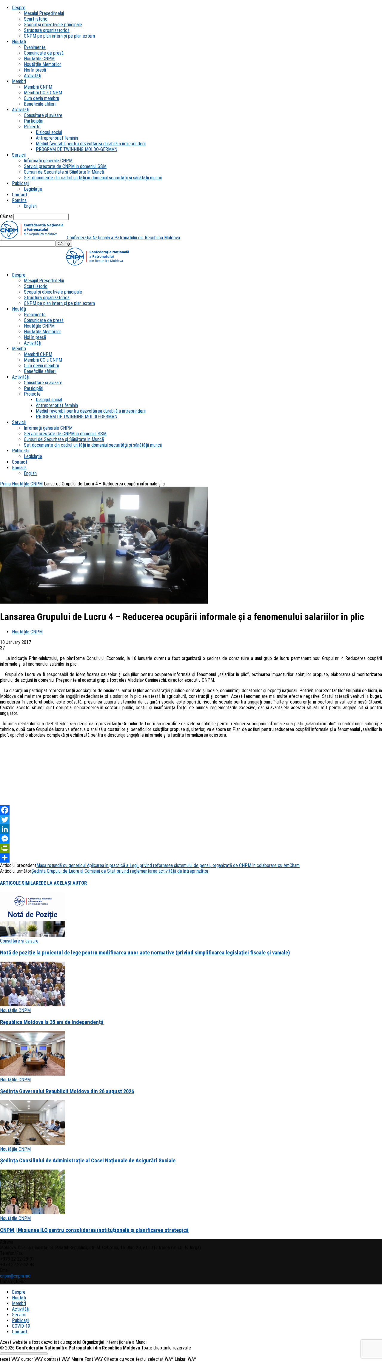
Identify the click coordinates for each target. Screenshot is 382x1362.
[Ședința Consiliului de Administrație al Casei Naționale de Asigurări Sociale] (32, 1143)
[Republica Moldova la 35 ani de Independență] (32, 1005)
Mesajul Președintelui (44, 13)
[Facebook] (191, 810)
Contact (19, 195)
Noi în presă (35, 70)
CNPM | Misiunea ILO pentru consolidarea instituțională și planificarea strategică (94, 1230)
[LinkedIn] (191, 829)
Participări (33, 121)
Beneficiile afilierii (40, 104)
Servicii (19, 155)
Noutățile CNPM (39, 58)
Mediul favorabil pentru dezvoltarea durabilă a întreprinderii (91, 143)
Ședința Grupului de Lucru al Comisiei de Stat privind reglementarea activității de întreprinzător (120, 871)
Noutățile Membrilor (42, 64)
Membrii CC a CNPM (43, 92)
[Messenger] (191, 838)
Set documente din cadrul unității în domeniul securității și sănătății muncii (93, 178)
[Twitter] (191, 819)
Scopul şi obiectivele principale (53, 24)
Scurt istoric (35, 19)
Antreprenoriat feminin (57, 138)
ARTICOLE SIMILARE (20, 883)
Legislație (33, 189)
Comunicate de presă (44, 53)
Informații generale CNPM (48, 160)
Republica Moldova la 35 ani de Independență (52, 1022)
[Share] (191, 858)
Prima (5, 484)
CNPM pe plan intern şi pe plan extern (59, 36)
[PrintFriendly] (191, 848)
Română (19, 200)
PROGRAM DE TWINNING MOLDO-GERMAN (76, 149)
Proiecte (32, 126)
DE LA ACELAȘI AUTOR (64, 883)
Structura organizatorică (47, 30)
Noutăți (19, 41)
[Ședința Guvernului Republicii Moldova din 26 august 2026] (32, 1074)
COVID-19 (21, 1326)
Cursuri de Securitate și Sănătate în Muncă (64, 172)
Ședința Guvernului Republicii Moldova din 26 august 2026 (67, 1091)
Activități (32, 75)
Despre (18, 7)
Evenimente (35, 47)
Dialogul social (49, 132)
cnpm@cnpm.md (15, 1276)
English (30, 206)
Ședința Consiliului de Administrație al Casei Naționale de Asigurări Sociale (87, 1160)
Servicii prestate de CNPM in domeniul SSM (65, 166)
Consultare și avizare (43, 115)
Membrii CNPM (38, 87)
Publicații (20, 183)
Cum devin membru (41, 98)
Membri (19, 81)
